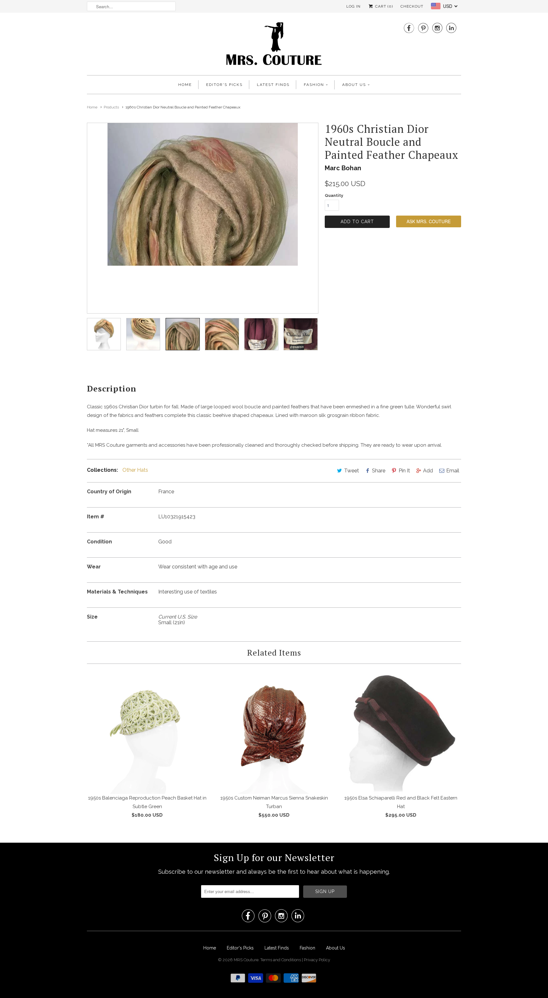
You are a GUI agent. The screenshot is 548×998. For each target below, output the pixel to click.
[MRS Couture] (274, 45)
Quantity (334, 195)
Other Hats (135, 470)
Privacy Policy (317, 959)
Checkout (412, 6)
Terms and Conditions (281, 959)
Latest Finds (273, 84)
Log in (353, 6)
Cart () (383, 6)
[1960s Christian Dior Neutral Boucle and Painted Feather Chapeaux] (279, 218)
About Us (354, 84)
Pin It (404, 471)
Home (185, 84)
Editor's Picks (224, 84)
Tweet (351, 471)
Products (111, 107)
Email (452, 471)
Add (428, 471)
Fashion (314, 84)
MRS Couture (246, 959)
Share (378, 471)
